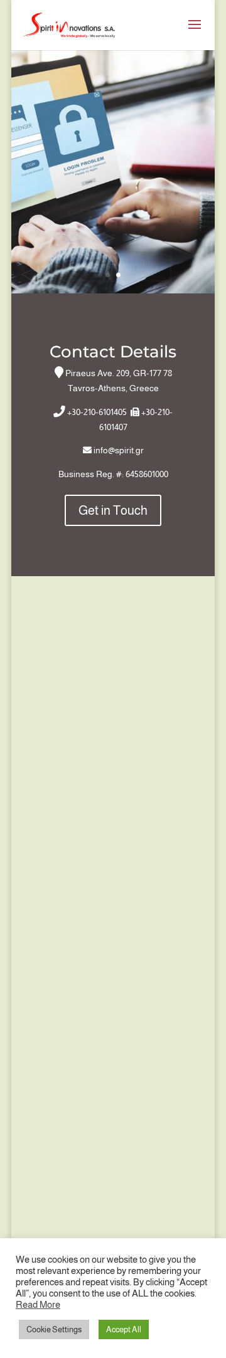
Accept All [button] (123, 1329)
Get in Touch (113, 510)
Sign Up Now (113, 122)
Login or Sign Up (113, 256)
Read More (38, 1305)
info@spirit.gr (119, 450)
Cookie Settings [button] (54, 1329)
